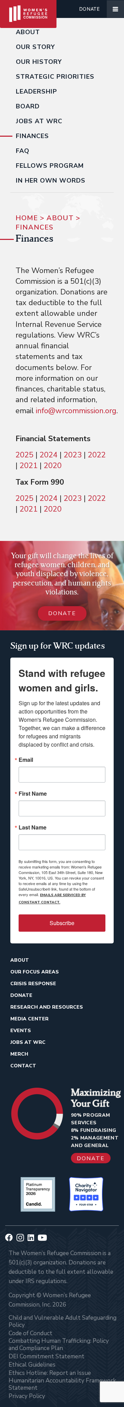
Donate (89, 9)
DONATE (62, 613)
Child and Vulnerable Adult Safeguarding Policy (62, 1321)
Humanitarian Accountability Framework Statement (62, 1384)
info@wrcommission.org (76, 411)
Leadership (36, 91)
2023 (72, 455)
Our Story (35, 47)
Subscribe (62, 923)
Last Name (32, 827)
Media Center (29, 1019)
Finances (32, 136)
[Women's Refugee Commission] (28, 9)
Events (20, 1030)
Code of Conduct (30, 1333)
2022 (97, 455)
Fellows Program (50, 166)
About (28, 32)
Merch (19, 1054)
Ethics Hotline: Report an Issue (50, 1373)
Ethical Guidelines (32, 1364)
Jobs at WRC (39, 121)
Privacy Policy (27, 1396)
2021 (29, 465)
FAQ (22, 151)
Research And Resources (46, 1007)
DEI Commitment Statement (46, 1356)
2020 (53, 465)
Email (26, 760)
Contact (23, 1065)
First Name (33, 793)
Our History (39, 62)
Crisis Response (33, 983)
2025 (24, 455)
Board (28, 106)
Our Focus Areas (34, 972)
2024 (48, 455)
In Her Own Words (50, 180)
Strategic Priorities (55, 76)
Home (27, 218)
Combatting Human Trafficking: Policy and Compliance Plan (59, 1344)
